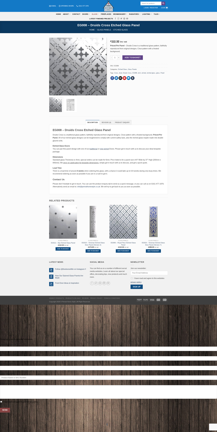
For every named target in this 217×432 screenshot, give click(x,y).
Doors (85, 14)
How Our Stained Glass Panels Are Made (69, 277)
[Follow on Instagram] (118, 19)
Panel (162, 73)
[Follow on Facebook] (115, 19)
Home (58, 14)
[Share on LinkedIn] (128, 78)
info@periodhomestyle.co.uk (88, 187)
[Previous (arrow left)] (2, 428)
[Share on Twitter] (116, 78)
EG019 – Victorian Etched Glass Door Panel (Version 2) (93, 244)
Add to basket (132, 57)
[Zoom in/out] (9, 418)
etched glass (151, 73)
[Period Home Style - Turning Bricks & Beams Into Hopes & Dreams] (108, 6)
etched (144, 73)
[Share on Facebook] (112, 78)
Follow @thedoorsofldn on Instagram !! (70, 269)
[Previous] (53, 66)
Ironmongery (119, 14)
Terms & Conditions (112, 298)
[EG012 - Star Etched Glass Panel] (63, 222)
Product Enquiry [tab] (122, 122)
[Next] (103, 66)
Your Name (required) (8, 344)
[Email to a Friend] (120, 78)
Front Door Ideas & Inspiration (67, 283)
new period (104, 149)
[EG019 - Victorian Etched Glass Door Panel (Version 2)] (93, 222)
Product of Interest (7, 373)
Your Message (5, 383)
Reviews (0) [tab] (106, 122)
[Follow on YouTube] (127, 19)
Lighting (146, 14)
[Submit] (163, 3)
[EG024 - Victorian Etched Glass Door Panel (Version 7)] (153, 222)
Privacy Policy (96, 298)
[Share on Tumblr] (132, 78)
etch (139, 73)
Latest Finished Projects (101, 19)
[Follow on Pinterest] (124, 19)
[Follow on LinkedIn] (104, 283)
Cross (116, 73)
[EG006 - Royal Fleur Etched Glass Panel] (123, 222)
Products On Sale (73, 298)
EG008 (134, 73)
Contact (76, 14)
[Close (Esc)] (2, 418)
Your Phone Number (7, 364)
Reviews (85, 298)
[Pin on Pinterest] (124, 78)
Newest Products (56, 298)
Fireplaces (106, 14)
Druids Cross (127, 73)
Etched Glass (120, 30)
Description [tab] (92, 122)
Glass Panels (104, 30)
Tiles (156, 14)
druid (120, 73)
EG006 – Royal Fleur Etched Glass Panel (123, 244)
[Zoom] (52, 92)
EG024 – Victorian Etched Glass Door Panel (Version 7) (153, 244)
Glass (94, 14)
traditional (93, 149)
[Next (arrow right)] (9, 428)
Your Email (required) (8, 354)
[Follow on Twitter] (121, 19)
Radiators (134, 14)
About (66, 14)
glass (158, 73)
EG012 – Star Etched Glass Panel (63, 243)
